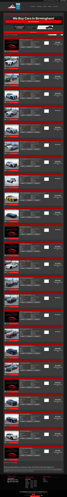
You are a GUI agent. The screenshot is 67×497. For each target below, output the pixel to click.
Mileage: (32, 45)
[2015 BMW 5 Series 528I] (11, 248)
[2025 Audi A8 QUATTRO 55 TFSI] (11, 61)
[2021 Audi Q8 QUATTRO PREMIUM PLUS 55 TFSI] (11, 163)
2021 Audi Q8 (30, 159)
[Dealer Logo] (12, 6)
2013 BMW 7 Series (26, 261)
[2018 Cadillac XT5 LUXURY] (11, 333)
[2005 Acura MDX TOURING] (11, 44)
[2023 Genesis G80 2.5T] (11, 367)
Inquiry (23, 47)
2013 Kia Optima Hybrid (26, 448)
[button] (33, 27)
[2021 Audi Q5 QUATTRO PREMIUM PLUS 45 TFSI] (11, 95)
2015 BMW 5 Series (26, 244)
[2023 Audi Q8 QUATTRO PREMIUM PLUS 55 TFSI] (11, 180)
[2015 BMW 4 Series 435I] (11, 231)
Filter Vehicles (33, 32)
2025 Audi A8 (27, 57)
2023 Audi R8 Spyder (32, 193)
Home (44, 478)
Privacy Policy (45, 481)
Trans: (32, 78)
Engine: (32, 281)
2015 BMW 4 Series (26, 227)
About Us (44, 479)
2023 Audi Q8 (30, 176)
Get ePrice (58, 110)
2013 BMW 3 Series (25, 210)
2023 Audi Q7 (29, 142)
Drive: (21, 45)
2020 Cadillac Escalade (30, 312)
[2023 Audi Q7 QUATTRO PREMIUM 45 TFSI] (11, 146)
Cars (46, 468)
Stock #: (21, 41)
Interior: (21, 281)
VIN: (31, 41)
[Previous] (5, 35)
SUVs (52, 468)
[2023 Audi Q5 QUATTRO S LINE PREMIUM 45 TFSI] (11, 112)
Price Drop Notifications (14, 51)
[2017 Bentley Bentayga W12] (11, 282)
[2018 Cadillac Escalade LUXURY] (11, 299)
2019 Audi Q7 (30, 125)
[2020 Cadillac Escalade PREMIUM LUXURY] (11, 316)
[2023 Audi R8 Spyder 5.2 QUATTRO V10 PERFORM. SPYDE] (11, 197)
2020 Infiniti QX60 (26, 414)
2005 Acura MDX (26, 40)
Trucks (48, 468)
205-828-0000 (63, 0)
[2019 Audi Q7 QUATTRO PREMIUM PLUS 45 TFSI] (11, 129)
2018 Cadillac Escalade (27, 295)
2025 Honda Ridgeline (29, 397)
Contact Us (45, 480)
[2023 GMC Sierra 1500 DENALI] (11, 350)
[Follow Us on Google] (34, 494)
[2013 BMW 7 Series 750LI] (11, 265)
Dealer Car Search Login (27, 495)
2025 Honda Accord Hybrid (28, 380)
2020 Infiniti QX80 (26, 431)
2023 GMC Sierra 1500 (27, 346)
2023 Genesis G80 (25, 363)
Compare (7, 51)
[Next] (16, 35)
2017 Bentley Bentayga (27, 278)
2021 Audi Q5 (30, 91)
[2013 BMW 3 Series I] (11, 214)
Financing (37, 47)
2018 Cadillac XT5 (26, 329)
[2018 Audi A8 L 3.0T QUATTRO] (11, 78)
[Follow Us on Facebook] (32, 494)
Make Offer (30, 47)
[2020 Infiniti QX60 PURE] (11, 418)
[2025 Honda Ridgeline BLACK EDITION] (11, 401)
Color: (21, 78)
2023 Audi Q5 (30, 108)
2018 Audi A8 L (27, 74)
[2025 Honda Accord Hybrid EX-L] (11, 384)
